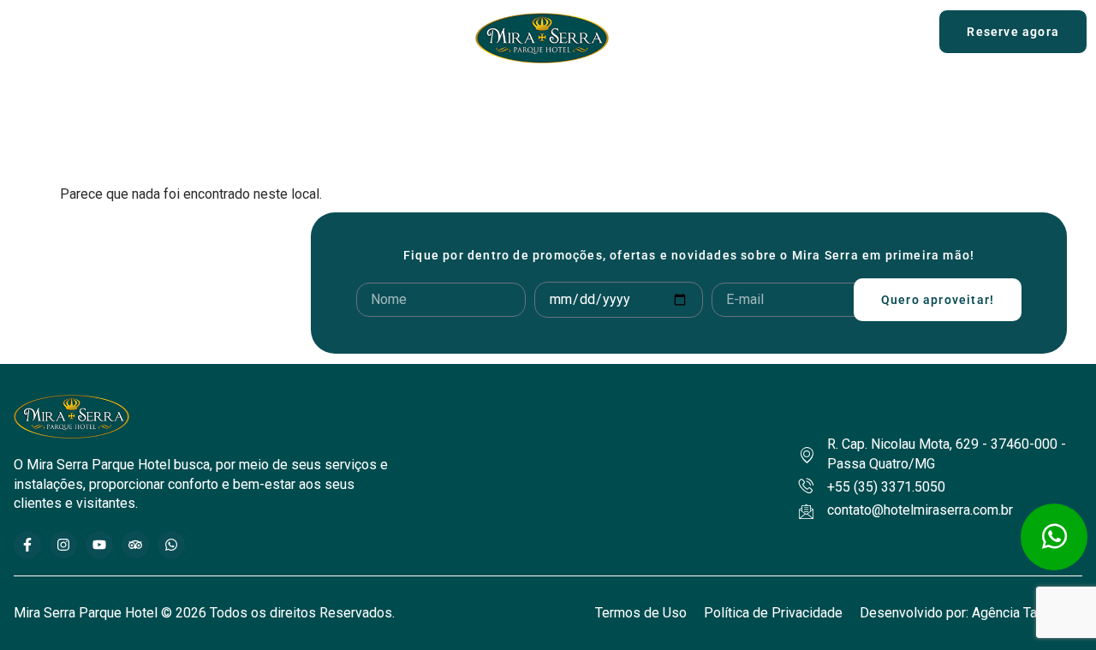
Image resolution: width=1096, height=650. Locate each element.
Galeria (813, 101)
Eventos (695, 101)
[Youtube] (99, 544)
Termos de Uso (641, 613)
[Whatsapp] (171, 544)
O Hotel (186, 101)
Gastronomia (440, 101)
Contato (908, 101)
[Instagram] (63, 544)
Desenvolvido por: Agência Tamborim (971, 613)
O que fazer (564, 101)
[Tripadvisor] (135, 544)
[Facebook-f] (27, 544)
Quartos (304, 101)
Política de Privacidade (773, 613)
